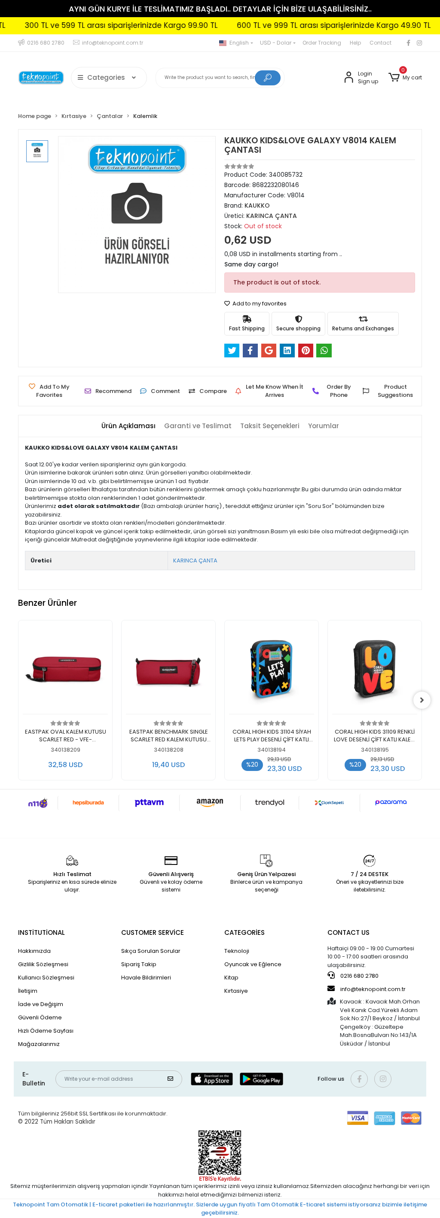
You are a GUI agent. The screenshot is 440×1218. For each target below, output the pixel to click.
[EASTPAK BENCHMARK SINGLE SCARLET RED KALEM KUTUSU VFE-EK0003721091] (168, 669)
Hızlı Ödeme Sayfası (45, 1031)
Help (355, 42)
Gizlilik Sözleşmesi (43, 964)
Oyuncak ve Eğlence (252, 964)
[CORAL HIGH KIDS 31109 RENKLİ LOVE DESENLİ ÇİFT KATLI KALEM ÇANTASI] (374, 669)
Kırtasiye (236, 991)
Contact (380, 42)
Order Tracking (321, 42)
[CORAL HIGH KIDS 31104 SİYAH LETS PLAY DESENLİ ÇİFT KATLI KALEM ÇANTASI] (271, 669)
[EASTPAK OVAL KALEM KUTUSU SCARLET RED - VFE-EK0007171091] (65, 669)
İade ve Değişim (40, 1004)
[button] (405, 77)
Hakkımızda (34, 951)
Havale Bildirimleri (146, 977)
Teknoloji (236, 951)
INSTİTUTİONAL (41, 932)
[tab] (128, 426)
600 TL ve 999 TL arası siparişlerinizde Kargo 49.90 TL (317, 25)
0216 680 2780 (359, 976)
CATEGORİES (244, 932)
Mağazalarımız (39, 1044)
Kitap (231, 977)
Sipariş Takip (138, 964)
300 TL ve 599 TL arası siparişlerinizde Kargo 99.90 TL (104, 25)
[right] (422, 700)
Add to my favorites (259, 303)
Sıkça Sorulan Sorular (150, 951)
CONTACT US (348, 932)
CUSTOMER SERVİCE (152, 932)
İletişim (27, 991)
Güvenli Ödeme (40, 1017)
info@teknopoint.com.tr (372, 989)
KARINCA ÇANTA (195, 560)
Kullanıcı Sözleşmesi (46, 977)
